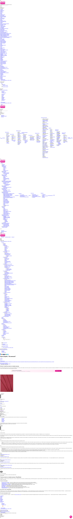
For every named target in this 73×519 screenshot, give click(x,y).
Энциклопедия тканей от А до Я (4, 456)
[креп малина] (6, 391)
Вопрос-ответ (2, 501)
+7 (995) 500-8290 (2, 79)
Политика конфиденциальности (5, 511)
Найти (1, 514)
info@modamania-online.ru (4, 349)
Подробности (2, 410)
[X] (3, 354)
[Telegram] (8, 354)
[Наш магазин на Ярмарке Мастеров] (3, 506)
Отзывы (3, 419)
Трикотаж (6, 294)
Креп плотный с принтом (3, 363)
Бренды (1, 496)
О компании (1, 495)
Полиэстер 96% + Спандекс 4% (4, 401)
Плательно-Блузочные (30, 361)
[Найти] (1, 6)
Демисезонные (7, 246)
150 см (1, 403)
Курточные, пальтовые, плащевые (6, 484)
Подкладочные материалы (8, 313)
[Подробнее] (0, 464)
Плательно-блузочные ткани (5, 482)
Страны (1, 497)
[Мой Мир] (2, 354)
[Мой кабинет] (0, 229)
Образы (1, 498)
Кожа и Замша (8, 361)
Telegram (3, 351)
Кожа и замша (3, 486)
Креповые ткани (7, 275)
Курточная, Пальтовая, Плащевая (9, 265)
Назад (5, 243)
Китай (1, 407)
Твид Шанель (3, 485)
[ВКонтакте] (0, 354)
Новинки (1, 361)
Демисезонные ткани (4, 483)
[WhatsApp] (6, 354)
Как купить (4, 325)
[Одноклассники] (1, 354)
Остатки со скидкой (51, 361)
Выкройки (1, 499)
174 (0, 405)
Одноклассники (4, 92)
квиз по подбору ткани (18, 494)
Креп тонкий (8, 363)
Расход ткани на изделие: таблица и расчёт (5, 467)
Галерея (1, 500)
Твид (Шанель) (7, 272)
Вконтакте (3, 91)
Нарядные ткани (7, 258)
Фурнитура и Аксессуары (8, 303)
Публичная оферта (2, 512)
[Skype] (7, 354)
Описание (3, 418)
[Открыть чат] (71, 517)
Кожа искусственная (9, 255)
